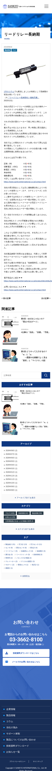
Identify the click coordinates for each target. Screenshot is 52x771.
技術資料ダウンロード (17, 746)
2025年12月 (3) (11, 476)
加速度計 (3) (41, 551)
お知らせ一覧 (13, 752)
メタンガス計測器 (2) (23, 558)
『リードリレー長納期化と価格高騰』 (23, 97)
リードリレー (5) (11, 551)
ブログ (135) (9, 513)
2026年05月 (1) (11, 461)
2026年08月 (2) (11, 451)
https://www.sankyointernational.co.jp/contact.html (25, 182)
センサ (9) (9, 548)
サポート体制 (13, 733)
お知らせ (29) (10, 517)
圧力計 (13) (23, 544)
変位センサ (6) (21, 548)
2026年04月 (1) (11, 465)
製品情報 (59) (37, 513)
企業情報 (10, 709)
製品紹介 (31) (10, 544)
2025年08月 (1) (11, 490)
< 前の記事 (6, 298)
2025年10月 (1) (11, 483)
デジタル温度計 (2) (28, 561)
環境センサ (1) (23, 565)
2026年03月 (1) (11, 468)
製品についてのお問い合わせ (21, 739)
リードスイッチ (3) (23, 555)
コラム (9, 721)
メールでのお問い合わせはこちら (26, 662)
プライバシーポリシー (17, 761)
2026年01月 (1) (11, 472)
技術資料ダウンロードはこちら (26, 653)
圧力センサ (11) (36, 544)
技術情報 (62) (23, 513)
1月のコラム (9, 91)
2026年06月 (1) (11, 458)
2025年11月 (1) (11, 479)
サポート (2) (9, 565)
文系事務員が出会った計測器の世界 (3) (19, 521)
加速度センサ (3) (27, 551)
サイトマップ (38, 761)
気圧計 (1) (35, 565)
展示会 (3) (9, 555)
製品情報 (7, 50)
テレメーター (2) (11, 561)
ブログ (14, 50)
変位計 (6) (33, 548)
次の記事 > (45, 298)
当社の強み (12, 727)
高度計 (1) (9, 568)
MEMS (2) (9, 558)
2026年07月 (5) (11, 454)
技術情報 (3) (37, 555)
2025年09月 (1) (11, 486)
